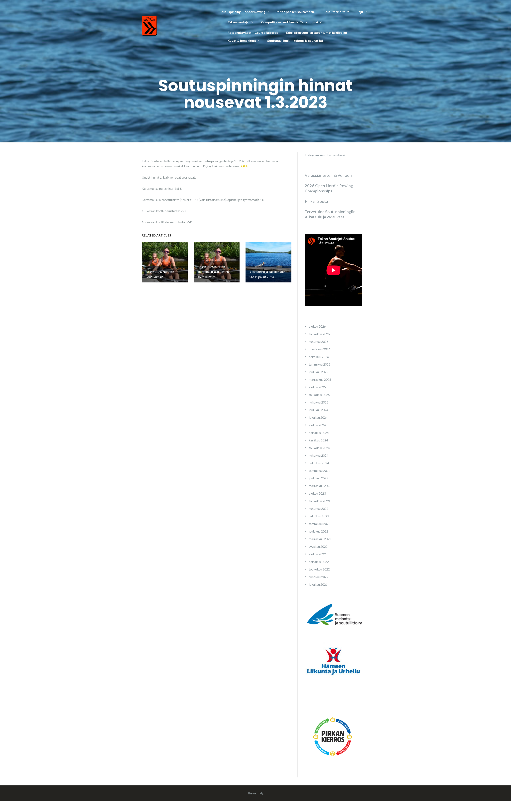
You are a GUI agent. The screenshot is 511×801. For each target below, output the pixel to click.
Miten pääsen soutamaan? (296, 12)
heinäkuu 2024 (319, 432)
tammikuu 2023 (319, 524)
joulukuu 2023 (318, 478)
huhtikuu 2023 (318, 508)
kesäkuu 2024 (318, 440)
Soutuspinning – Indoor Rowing (242, 12)
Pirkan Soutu (316, 201)
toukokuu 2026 (319, 334)
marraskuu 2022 (320, 539)
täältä (244, 166)
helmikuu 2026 (319, 357)
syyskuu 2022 (318, 546)
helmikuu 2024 (319, 463)
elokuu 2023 (317, 493)
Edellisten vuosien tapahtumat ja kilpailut (316, 32)
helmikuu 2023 (319, 516)
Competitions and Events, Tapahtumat (289, 22)
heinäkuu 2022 (319, 561)
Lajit (360, 12)
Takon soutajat (239, 22)
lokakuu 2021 (318, 584)
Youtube (325, 155)
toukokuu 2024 (319, 448)
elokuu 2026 (317, 326)
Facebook (339, 155)
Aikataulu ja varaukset (324, 216)
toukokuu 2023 (319, 501)
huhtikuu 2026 (318, 341)
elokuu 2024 (317, 425)
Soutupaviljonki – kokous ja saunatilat (295, 40)
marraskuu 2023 (320, 486)
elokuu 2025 (317, 387)
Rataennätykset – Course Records (253, 32)
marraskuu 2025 (320, 379)
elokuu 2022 (317, 554)
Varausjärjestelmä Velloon (328, 175)
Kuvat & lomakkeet (242, 40)
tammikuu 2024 (319, 470)
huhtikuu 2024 (318, 455)
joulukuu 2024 (318, 410)
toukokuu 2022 (319, 569)
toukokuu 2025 (319, 395)
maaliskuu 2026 (319, 349)
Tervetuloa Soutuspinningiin (330, 211)
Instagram (312, 155)
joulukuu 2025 (318, 372)
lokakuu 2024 (318, 417)
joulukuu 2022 (318, 531)
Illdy (260, 793)
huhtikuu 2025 (318, 402)
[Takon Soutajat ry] (149, 25)
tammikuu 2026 (319, 364)
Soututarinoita (335, 12)
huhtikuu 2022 (318, 577)
